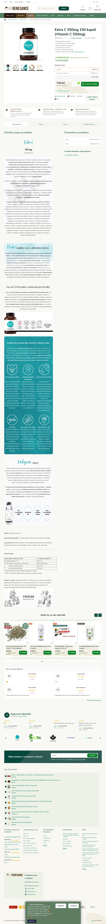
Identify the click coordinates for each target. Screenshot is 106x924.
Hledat (63, 8)
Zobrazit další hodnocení (94, 700)
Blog (11, 2)
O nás (5, 2)
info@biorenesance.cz (33, 886)
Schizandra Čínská (67, 846)
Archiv (45, 845)
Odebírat (92, 755)
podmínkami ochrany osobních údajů (76, 759)
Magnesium (46, 840)
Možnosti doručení (63, 60)
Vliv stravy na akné (87, 858)
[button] (99, 738)
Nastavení (32, 921)
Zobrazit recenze (22, 716)
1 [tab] (41, 661)
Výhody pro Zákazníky (31, 848)
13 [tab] (59, 661)
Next (100, 615)
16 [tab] (64, 661)
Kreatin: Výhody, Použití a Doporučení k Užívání (88, 845)
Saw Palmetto (66, 843)
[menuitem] (10, 15)
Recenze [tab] (41, 124)
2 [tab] (43, 661)
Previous (96, 615)
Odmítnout (61, 906)
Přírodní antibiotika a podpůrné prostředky (90, 842)
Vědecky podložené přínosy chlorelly (89, 838)
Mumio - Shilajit (67, 841)
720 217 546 (30, 888)
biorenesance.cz (31, 891)
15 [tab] (62, 661)
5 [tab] (47, 661)
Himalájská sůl (47, 838)
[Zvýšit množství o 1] (78, 83)
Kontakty (28, 2)
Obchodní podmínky (30, 843)
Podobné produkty (88, 124)
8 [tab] (52, 661)
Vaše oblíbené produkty (31, 850)
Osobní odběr (28, 845)
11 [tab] (56, 661)
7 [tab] (50, 661)
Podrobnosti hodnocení (76, 38)
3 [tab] (44, 661)
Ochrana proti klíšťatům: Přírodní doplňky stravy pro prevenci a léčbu (90, 854)
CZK (97, 2)
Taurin (44, 843)
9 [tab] (53, 661)
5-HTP (45, 836)
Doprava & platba (19, 2)
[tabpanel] (16, 639)
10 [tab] (55, 661)
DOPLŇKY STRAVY (72, 155)
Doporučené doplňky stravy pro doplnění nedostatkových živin (90, 849)
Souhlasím (73, 906)
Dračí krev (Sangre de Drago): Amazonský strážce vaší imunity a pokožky (71, 835)
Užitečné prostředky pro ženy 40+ (89, 834)
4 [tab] (46, 661)
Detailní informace (79, 52)
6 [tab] (49, 661)
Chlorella (65, 839)
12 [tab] (58, 661)
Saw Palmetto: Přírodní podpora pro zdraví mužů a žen (90, 865)
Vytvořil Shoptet (98, 920)
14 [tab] (61, 661)
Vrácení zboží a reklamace (32, 853)
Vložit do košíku (91, 84)
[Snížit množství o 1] (78, 85)
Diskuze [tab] (65, 124)
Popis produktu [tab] (16, 124)
